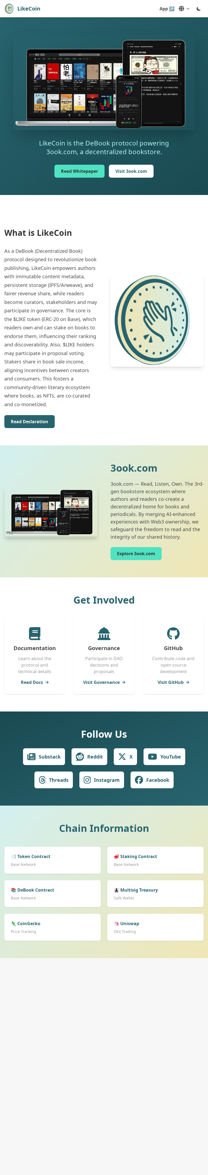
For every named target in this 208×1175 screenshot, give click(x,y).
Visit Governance (101, 682)
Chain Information (104, 828)
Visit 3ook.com (131, 171)
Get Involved (104, 600)
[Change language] (184, 9)
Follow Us (104, 734)
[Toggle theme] (199, 9)
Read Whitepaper (79, 171)
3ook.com (133, 468)
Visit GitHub (171, 682)
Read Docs (32, 682)
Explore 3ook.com (136, 554)
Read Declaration (29, 422)
